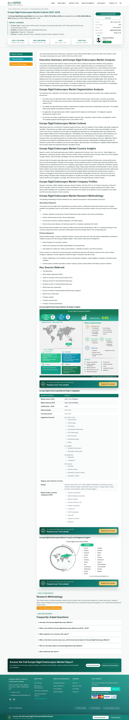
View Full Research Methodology (50, 608)
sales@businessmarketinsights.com (20, 695)
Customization (115, 717)
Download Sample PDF (108, 14)
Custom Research (58, 686)
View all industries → (40, 698)
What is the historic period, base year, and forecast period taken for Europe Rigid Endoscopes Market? (74, 640)
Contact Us (75, 691)
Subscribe (115, 689)
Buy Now (108, 18)
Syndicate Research (59, 683)
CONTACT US (113, 3)
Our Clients (75, 689)
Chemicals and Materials (41, 691)
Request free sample (108, 384)
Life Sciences (25, 9)
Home (10, 9)
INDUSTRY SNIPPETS (88, 3)
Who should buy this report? (49, 651)
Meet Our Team (76, 686)
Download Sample (93, 665)
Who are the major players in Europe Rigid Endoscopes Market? (61, 646)
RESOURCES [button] (101, 3)
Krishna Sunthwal (108, 38)
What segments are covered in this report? (54, 634)
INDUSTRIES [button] (61, 3)
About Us (75, 683)
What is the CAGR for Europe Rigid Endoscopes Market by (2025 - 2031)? (64, 628)
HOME (53, 3)
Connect (107, 42)
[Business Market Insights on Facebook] (10, 699)
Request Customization (110, 665)
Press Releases (57, 689)
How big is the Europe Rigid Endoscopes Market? (56, 622)
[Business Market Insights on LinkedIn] (14, 699)
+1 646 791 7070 (15, 692)
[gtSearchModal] (120, 3)
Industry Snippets (58, 691)
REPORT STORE (74, 3)
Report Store (16, 9)
